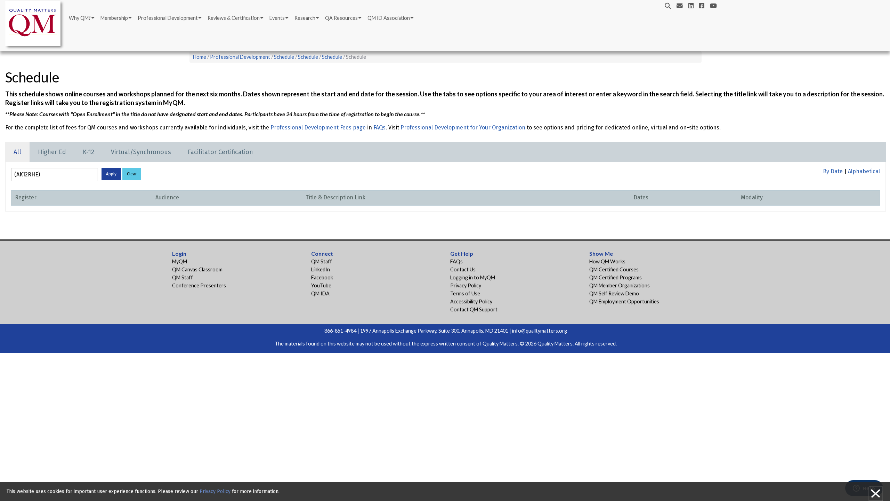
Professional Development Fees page (318, 127)
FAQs (379, 127)
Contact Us (463, 269)
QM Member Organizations (619, 285)
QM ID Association (388, 18)
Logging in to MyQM (472, 277)
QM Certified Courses (614, 269)
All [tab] (17, 152)
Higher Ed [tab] (52, 152)
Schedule (284, 57)
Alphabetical (864, 171)
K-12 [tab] (88, 152)
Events (277, 18)
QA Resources (341, 18)
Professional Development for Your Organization (462, 127)
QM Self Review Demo (614, 293)
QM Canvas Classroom (197, 269)
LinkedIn (320, 269)
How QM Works (607, 261)
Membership (114, 18)
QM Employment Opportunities (624, 301)
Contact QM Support (473, 309)
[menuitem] (81, 18)
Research (304, 18)
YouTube (321, 285)
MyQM (179, 261)
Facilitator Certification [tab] (220, 152)
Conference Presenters (199, 285)
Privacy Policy (465, 285)
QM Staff (182, 277)
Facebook (322, 277)
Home (199, 57)
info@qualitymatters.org (539, 331)
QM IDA (320, 293)
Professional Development (168, 18)
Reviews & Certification (234, 18)
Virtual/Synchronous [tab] (141, 152)
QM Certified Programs (615, 277)
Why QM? (80, 18)
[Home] (34, 24)
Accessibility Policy (471, 301)
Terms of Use (465, 293)
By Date (833, 171)
